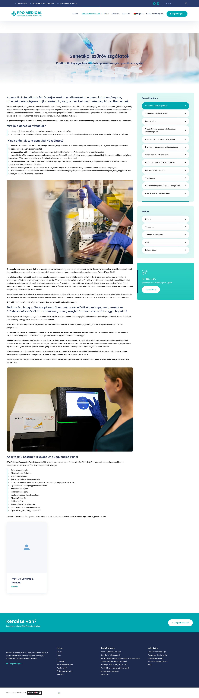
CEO (147, 242)
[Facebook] (154, 3)
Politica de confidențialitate (158, 661)
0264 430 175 (22, 3)
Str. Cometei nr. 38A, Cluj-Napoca (43, 3)
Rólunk (115, 14)
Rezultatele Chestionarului (157, 655)
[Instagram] (158, 3)
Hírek (106, 14)
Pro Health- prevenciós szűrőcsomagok (161, 147)
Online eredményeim (154, 14)
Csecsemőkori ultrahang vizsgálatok (160, 139)
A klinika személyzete (154, 235)
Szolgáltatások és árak (91, 14)
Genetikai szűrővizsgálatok (156, 106)
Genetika (14, 586)
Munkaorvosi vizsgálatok (155, 170)
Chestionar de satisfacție (157, 652)
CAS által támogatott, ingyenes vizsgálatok (162, 186)
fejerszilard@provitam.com (94, 516)
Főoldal (75, 14)
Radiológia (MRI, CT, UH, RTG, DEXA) (160, 163)
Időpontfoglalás (178, 14)
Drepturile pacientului (155, 658)
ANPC (150, 665)
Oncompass (150, 178)
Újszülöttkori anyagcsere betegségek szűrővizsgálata (160, 130)
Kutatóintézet (150, 121)
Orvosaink (149, 227)
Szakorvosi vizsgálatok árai (156, 113)
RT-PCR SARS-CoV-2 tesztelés (157, 193)
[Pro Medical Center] (27, 13)
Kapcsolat (126, 14)
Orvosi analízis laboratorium (156, 155)
